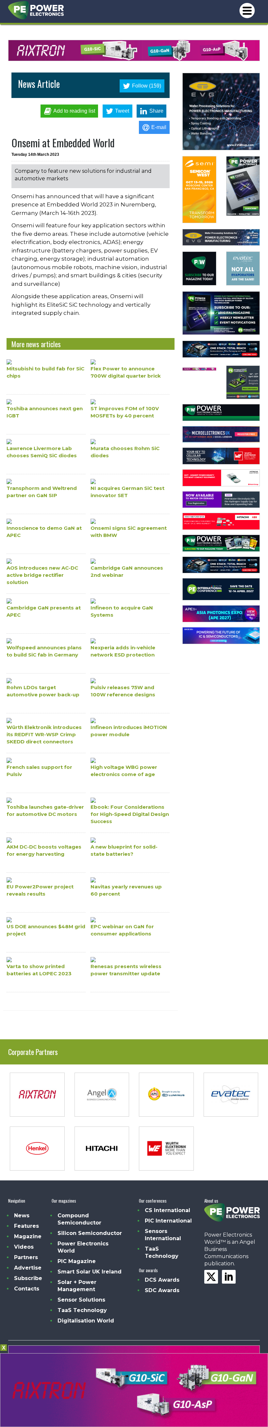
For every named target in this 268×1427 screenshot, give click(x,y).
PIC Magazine (77, 1261)
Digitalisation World (86, 1321)
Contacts (26, 1289)
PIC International (168, 1221)
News (21, 1215)
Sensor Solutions (81, 1300)
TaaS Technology (82, 1310)
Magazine (28, 1236)
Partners (26, 1257)
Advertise (28, 1268)
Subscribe (28, 1278)
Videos (24, 1247)
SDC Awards (162, 1290)
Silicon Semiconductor (90, 1233)
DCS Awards (162, 1280)
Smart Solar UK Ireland (90, 1272)
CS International (167, 1210)
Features (26, 1226)
